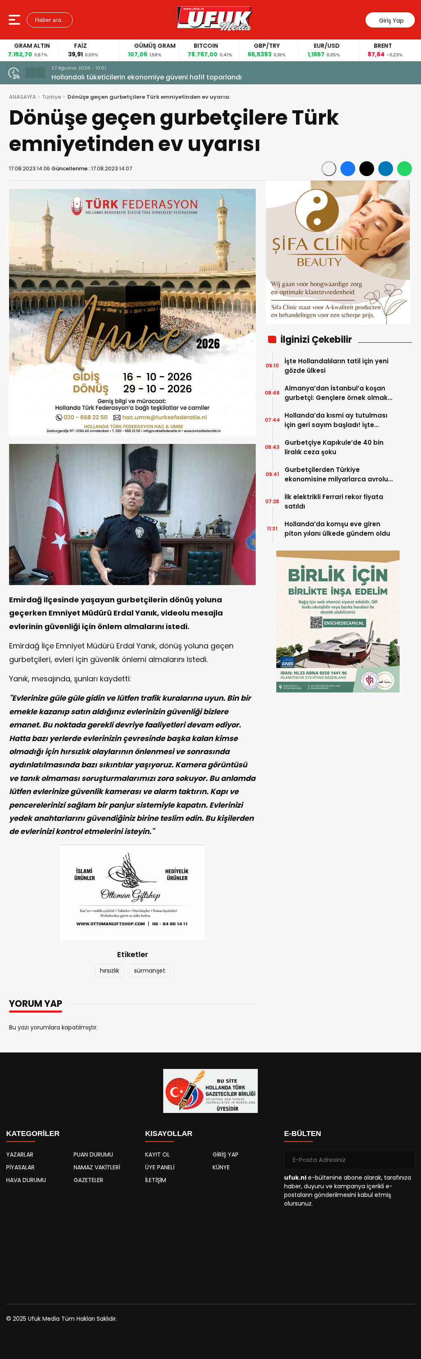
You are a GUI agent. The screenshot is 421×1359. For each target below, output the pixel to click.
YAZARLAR (19, 1154)
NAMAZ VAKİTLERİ (97, 1167)
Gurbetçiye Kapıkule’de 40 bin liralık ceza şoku (334, 447)
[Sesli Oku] (329, 168)
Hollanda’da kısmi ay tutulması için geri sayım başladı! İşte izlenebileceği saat (336, 420)
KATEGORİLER (33, 1133)
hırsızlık (109, 970)
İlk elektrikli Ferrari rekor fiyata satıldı (334, 501)
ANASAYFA (22, 97)
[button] (30, 72)
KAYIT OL (157, 1154)
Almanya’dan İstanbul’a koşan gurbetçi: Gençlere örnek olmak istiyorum (336, 393)
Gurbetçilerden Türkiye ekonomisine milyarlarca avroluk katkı (338, 474)
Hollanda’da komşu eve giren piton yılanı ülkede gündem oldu (337, 529)
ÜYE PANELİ (159, 1167)
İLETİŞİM (155, 1180)
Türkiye (51, 97)
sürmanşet (149, 970)
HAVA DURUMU (26, 1180)
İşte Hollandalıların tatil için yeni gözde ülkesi (337, 366)
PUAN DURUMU (93, 1154)
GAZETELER (88, 1180)
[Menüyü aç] (15, 20)
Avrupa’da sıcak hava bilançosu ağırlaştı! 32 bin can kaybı (148, 77)
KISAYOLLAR (168, 1133)
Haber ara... (49, 19)
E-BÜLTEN (302, 1133)
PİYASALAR (20, 1167)
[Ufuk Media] (214, 19)
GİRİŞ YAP (225, 1154)
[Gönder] (405, 1159)
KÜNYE (221, 1167)
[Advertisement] (71, 1240)
